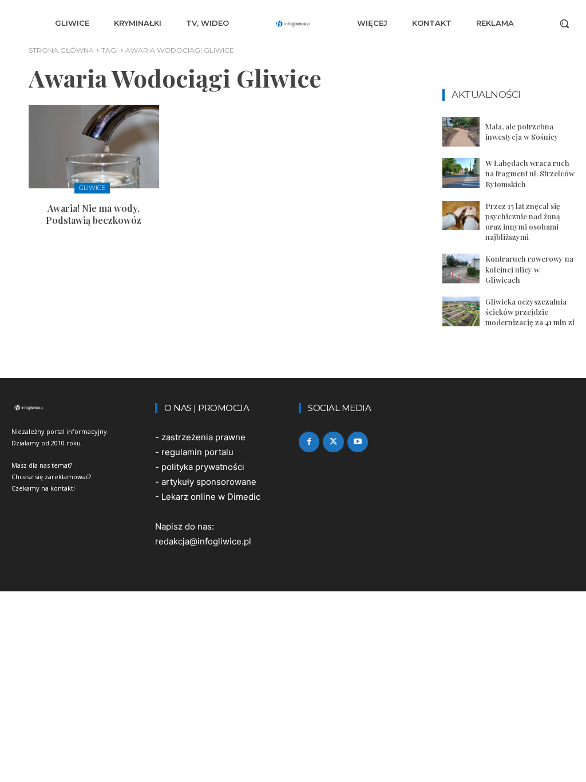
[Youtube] (357, 442)
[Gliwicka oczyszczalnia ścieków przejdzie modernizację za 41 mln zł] (461, 311)
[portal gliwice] (77, 407)
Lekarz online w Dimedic (210, 496)
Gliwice (92, 188)
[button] (564, 23)
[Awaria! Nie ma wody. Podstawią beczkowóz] (94, 146)
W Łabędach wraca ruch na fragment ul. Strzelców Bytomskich (530, 173)
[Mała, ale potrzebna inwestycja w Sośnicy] (461, 132)
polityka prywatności (202, 466)
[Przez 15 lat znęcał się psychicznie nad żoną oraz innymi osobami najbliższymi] (461, 216)
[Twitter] (333, 442)
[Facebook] (309, 442)
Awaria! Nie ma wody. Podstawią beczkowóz (93, 214)
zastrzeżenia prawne (203, 437)
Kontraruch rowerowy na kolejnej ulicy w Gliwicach (529, 269)
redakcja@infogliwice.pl (203, 541)
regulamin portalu (197, 452)
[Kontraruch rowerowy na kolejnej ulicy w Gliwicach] (461, 268)
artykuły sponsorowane (208, 481)
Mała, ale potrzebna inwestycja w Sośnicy (522, 131)
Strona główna (61, 50)
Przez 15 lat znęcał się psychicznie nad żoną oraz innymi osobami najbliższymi (522, 221)
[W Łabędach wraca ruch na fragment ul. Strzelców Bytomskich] (461, 173)
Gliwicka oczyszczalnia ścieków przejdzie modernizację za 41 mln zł (530, 312)
